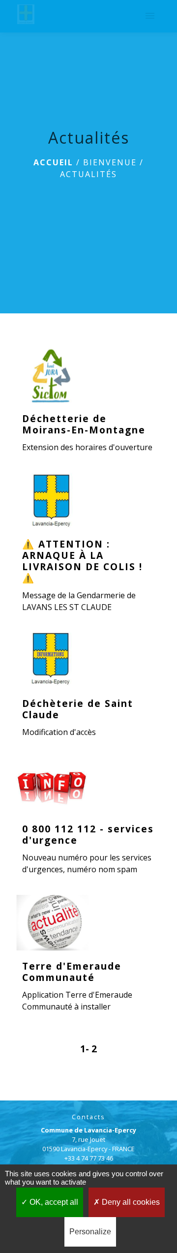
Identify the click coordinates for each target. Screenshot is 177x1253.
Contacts (88, 1117)
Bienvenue (110, 162)
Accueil (53, 162)
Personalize (90, 1231)
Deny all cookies (130, 1202)
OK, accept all (53, 1202)
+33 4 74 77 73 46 (88, 1158)
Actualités (88, 174)
